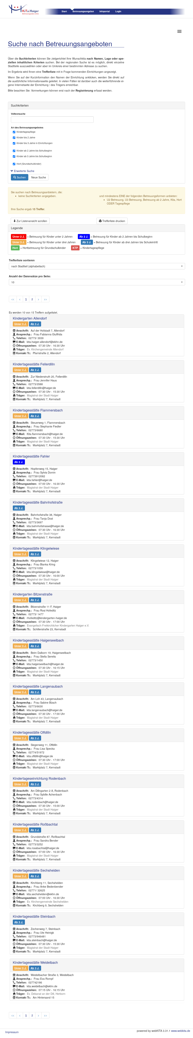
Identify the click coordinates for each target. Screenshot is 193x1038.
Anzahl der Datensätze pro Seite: (30, 276)
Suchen (21, 177)
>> (45, 299)
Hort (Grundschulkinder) (29, 163)
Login (118, 11)
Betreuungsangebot (83, 11)
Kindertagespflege (26, 131)
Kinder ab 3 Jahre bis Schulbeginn (34, 156)
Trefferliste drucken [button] (113, 221)
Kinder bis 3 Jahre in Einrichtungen (35, 143)
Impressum (12, 1032)
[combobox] (97, 266)
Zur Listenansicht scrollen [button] (31, 221)
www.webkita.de (180, 1031)
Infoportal (105, 11)
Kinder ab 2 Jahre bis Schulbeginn (34, 150)
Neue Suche (38, 177)
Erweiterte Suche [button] (23, 171)
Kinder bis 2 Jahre (26, 137)
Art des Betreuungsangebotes (27, 127)
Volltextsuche (18, 113)
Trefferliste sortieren (22, 260)
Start (64, 11)
